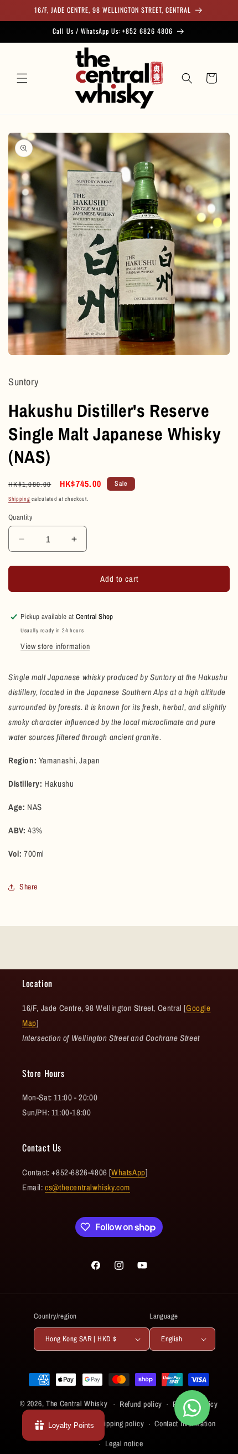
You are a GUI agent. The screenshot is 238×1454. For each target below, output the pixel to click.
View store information (55, 646)
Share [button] (28, 887)
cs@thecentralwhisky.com (87, 1187)
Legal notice (124, 1443)
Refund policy (141, 1404)
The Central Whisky (77, 1403)
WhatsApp (128, 1172)
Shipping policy (120, 1423)
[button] (22, 78)
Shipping (19, 498)
